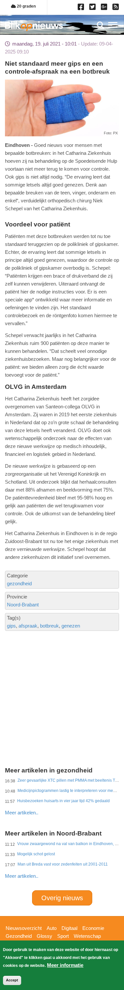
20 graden (26, 6)
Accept (12, 980)
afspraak (28, 626)
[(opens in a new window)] (82, 8)
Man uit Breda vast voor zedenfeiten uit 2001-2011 (63, 864)
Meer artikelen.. (21, 812)
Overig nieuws (62, 898)
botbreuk (49, 626)
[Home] (34, 26)
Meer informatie (65, 965)
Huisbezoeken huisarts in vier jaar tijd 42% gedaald (63, 801)
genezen (71, 626)
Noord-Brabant (23, 604)
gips (11, 626)
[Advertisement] (62, 675)
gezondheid (19, 583)
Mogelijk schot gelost (36, 854)
